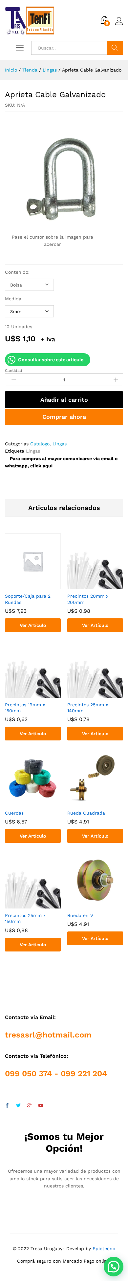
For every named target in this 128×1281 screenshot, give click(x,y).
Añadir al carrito (64, 399)
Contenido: (17, 272)
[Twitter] (18, 1105)
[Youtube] (40, 1105)
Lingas (60, 443)
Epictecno (104, 1248)
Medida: (14, 298)
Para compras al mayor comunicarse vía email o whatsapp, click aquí (61, 462)
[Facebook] (7, 1105)
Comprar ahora (64, 416)
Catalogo (40, 443)
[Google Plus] (29, 1105)
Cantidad (13, 371)
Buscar (115, 48)
